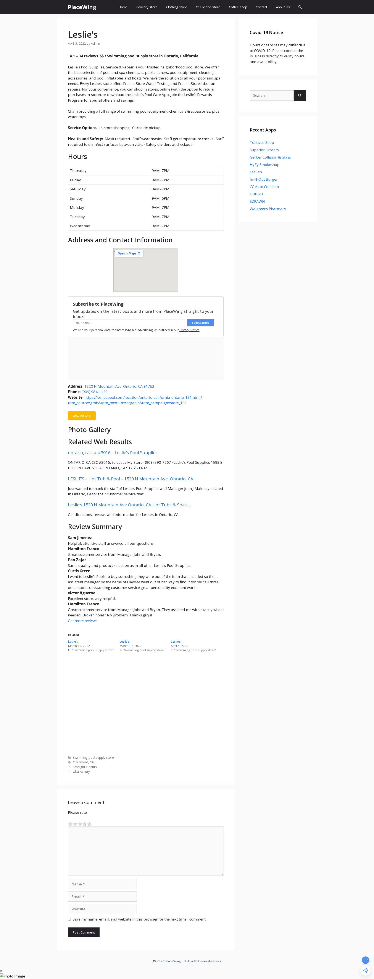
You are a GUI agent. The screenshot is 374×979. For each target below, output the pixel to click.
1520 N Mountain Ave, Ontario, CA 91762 (119, 386)
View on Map (81, 415)
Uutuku (256, 193)
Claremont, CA (83, 762)
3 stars (79, 823)
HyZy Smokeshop (264, 164)
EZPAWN (257, 201)
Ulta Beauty (81, 772)
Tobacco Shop (262, 142)
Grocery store (147, 7)
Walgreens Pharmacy (268, 208)
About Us (283, 7)
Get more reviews (82, 620)
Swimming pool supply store (93, 757)
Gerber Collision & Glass (270, 157)
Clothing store (176, 7)
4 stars (84, 823)
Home (123, 7)
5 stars (89, 823)
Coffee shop (238, 7)
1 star (70, 823)
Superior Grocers (264, 149)
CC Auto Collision (264, 186)
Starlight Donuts (85, 767)
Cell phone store (208, 7)
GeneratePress (209, 961)
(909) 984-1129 (95, 391)
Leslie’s (73, 641)
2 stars (75, 823)
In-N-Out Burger (264, 179)
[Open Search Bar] (300, 7)
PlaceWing (82, 7)
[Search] (300, 95)
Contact (261, 7)
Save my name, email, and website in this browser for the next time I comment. (139, 919)
